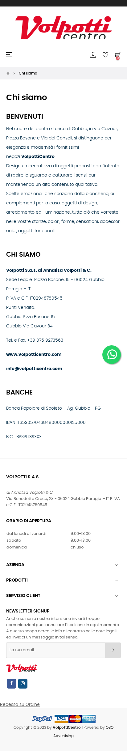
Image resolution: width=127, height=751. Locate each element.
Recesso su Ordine (20, 704)
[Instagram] (22, 684)
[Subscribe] (113, 650)
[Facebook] (11, 684)
